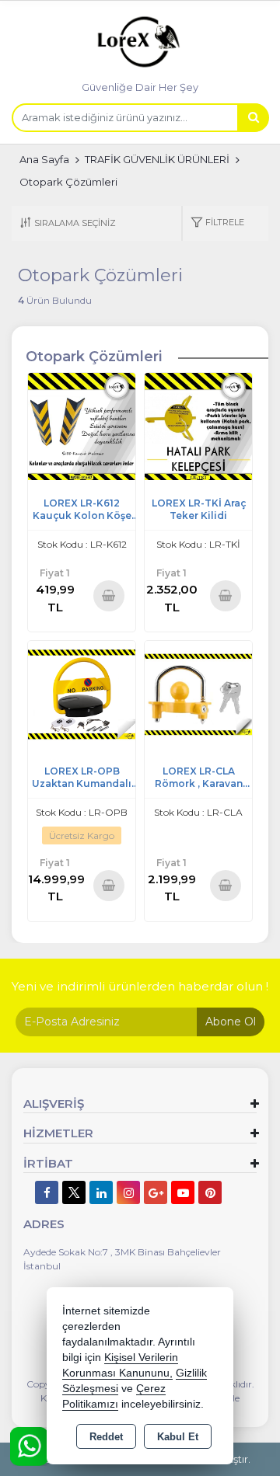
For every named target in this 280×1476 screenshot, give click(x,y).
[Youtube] (182, 1192)
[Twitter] (74, 1192)
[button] (217, 223)
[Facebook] (46, 1192)
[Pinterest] (210, 1192)
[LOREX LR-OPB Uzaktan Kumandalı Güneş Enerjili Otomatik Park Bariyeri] (81, 693)
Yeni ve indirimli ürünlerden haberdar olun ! (140, 986)
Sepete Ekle (108, 595)
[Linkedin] (101, 1192)
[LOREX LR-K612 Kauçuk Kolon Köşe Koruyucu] (81, 425)
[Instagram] (128, 1192)
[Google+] (155, 1192)
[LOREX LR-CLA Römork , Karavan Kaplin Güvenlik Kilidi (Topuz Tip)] (198, 693)
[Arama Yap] (252, 117)
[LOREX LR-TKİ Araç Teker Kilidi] (198, 425)
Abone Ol (230, 1022)
